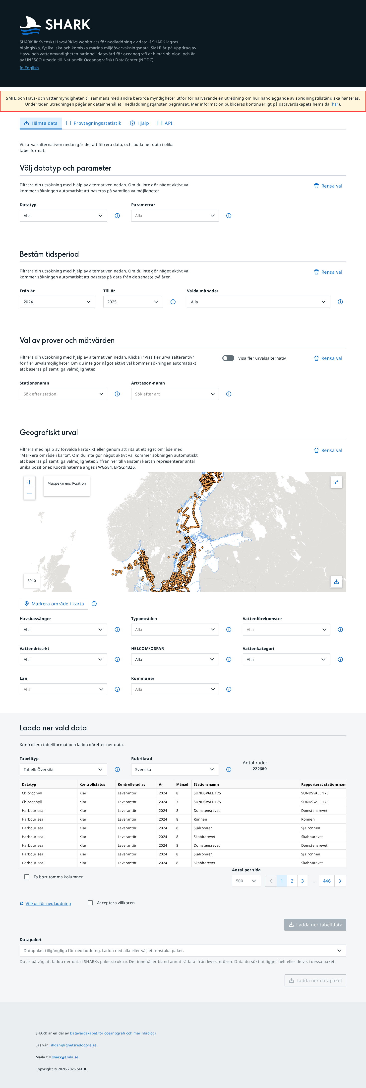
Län (23, 678)
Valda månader (202, 291)
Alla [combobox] (27, 215)
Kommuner (143, 678)
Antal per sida (246, 870)
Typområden (144, 618)
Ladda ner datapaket (319, 980)
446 (327, 881)
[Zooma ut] (30, 494)
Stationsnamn (34, 383)
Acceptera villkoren (116, 902)
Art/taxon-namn (148, 383)
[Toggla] (213, 216)
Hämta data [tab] (45, 123)
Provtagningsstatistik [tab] (98, 123)
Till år (109, 291)
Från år (27, 291)
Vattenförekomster (262, 618)
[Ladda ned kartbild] (336, 582)
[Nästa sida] (340, 881)
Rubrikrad (141, 758)
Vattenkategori (258, 648)
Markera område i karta (58, 604)
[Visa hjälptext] (94, 604)
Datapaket (31, 939)
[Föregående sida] (271, 881)
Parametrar (143, 204)
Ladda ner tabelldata (319, 925)
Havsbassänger (35, 618)
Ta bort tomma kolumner (58, 877)
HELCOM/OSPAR (147, 648)
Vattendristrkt (34, 648)
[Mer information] (117, 216)
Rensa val (331, 186)
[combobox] (171, 216)
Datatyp (28, 204)
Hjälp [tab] (143, 123)
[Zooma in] (30, 482)
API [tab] (168, 123)
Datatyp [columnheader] (29, 784)
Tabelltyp (29, 758)
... (313, 881)
